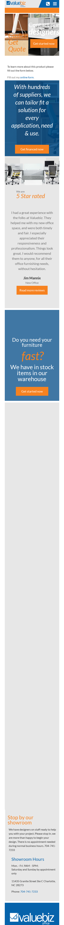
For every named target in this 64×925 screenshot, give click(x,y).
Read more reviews (32, 290)
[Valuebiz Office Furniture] (17, 3)
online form (27, 77)
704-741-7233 (29, 891)
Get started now (44, 43)
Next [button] (61, 232)
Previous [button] (2, 232)
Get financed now (32, 149)
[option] (32, 232)
